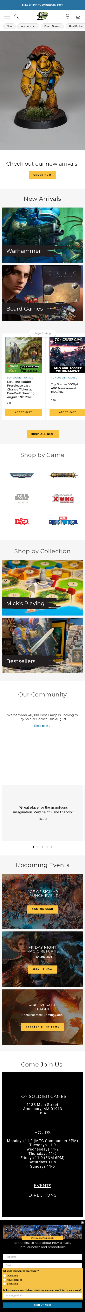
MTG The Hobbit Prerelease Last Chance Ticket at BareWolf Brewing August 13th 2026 (21, 389)
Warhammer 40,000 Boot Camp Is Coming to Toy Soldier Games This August (42, 717)
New (9, 26)
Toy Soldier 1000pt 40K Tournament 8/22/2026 (64, 388)
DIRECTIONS (42, 1195)
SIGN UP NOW (42, 1305)
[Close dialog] (82, 1222)
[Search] (12, 16)
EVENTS (42, 1185)
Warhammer (28, 26)
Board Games (52, 26)
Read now (41, 726)
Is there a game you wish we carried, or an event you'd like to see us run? (42, 1290)
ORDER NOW (42, 174)
